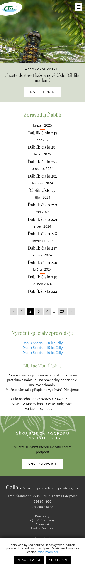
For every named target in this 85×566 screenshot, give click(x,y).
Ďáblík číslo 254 (42, 147)
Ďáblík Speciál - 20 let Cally (42, 343)
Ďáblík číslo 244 (42, 291)
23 (62, 311)
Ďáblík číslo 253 (42, 161)
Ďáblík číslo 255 (42, 132)
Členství (42, 524)
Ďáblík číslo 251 (42, 190)
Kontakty (42, 516)
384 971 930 (42, 501)
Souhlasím (58, 560)
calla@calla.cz (42, 507)
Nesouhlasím (29, 560)
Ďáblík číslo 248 (42, 233)
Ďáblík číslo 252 (42, 176)
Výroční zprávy (42, 520)
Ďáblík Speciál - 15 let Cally (42, 347)
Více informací (48, 552)
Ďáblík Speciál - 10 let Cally (42, 352)
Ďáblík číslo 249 (42, 219)
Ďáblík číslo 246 (42, 262)
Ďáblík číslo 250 (42, 204)
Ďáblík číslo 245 (42, 277)
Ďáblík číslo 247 (42, 248)
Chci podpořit (42, 463)
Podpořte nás (42, 528)
